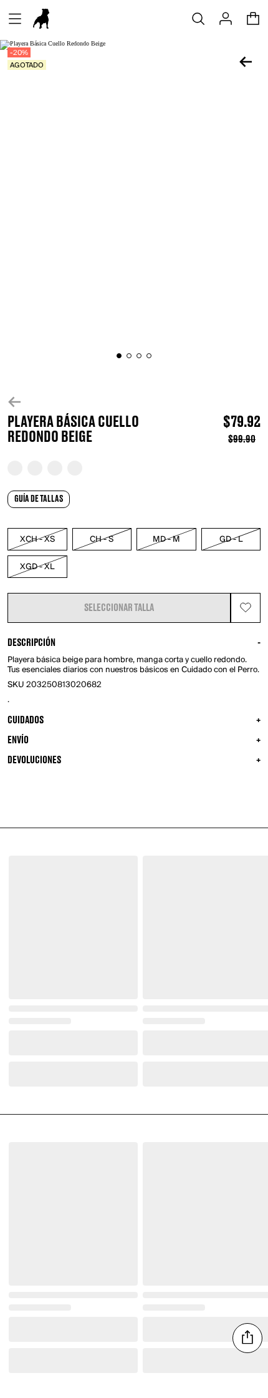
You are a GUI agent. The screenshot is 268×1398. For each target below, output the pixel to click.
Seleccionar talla (119, 608)
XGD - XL (37, 567)
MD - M (166, 539)
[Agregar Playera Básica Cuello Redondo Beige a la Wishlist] (246, 608)
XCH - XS (37, 539)
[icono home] (41, 18)
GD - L (230, 539)
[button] (134, 401)
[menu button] (14, 18)
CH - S (101, 539)
